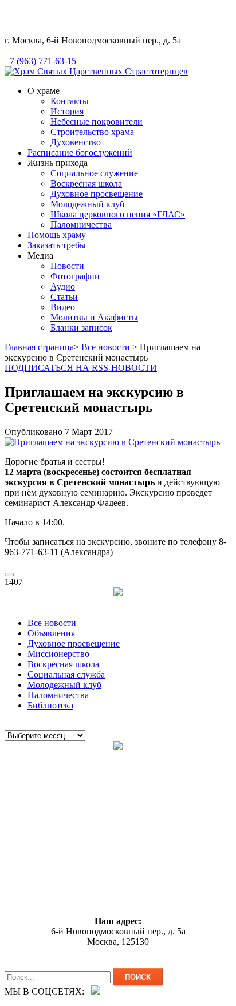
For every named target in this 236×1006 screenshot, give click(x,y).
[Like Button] (9, 574)
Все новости (105, 347)
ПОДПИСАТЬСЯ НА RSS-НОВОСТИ (81, 368)
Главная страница (39, 347)
